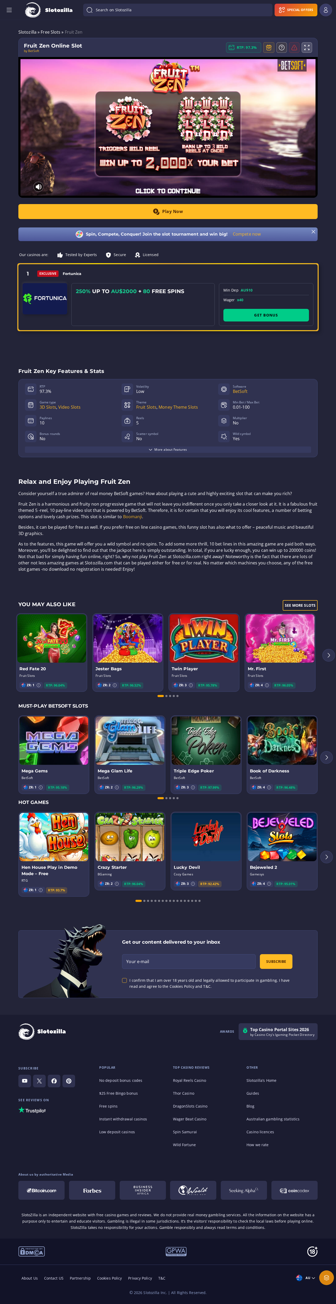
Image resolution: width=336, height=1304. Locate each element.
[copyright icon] (31, 1251)
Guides (252, 1093)
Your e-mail (137, 961)
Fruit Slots (146, 407)
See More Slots (300, 605)
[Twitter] (39, 1081)
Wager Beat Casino (190, 1118)
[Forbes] (92, 1190)
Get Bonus (266, 315)
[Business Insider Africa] (143, 1190)
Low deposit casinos (117, 1131)
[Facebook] (54, 1081)
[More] (326, 1277)
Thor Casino (183, 1093)
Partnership (80, 1278)
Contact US (54, 1278)
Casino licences (260, 1131)
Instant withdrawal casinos (123, 1118)
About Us (30, 1278)
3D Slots (48, 407)
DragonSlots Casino (190, 1106)
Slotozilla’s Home (261, 1080)
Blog (250, 1106)
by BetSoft (31, 51)
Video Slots (69, 407)
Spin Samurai (185, 1131)
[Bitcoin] (41, 1190)
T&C (161, 1278)
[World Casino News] (193, 1190)
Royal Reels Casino (189, 1080)
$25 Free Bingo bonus (118, 1093)
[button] (38, 685)
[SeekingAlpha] (244, 1190)
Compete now (247, 234)
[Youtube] (24, 1081)
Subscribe (276, 961)
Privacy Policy (140, 1278)
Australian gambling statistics (273, 1118)
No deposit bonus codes (120, 1080)
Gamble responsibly (177, 1227)
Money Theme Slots (178, 407)
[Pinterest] (68, 1081)
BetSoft (240, 391)
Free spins (108, 1106)
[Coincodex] (294, 1190)
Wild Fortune (184, 1144)
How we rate (257, 1144)
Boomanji (132, 516)
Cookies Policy (109, 1278)
